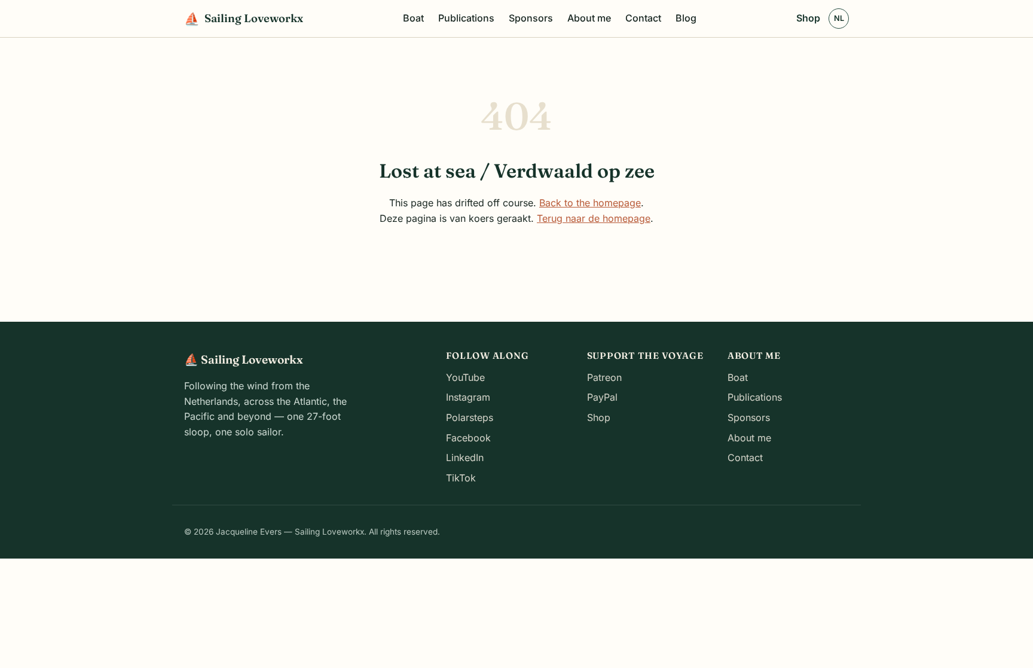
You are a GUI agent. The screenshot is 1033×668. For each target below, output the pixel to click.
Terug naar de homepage (593, 218)
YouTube (465, 377)
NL (839, 18)
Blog (686, 18)
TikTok (461, 478)
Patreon (604, 377)
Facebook (468, 438)
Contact (643, 18)
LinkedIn (465, 457)
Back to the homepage (590, 203)
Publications (466, 18)
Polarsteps (469, 417)
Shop (808, 18)
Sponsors (531, 18)
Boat (413, 18)
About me (589, 18)
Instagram (468, 397)
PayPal (602, 397)
